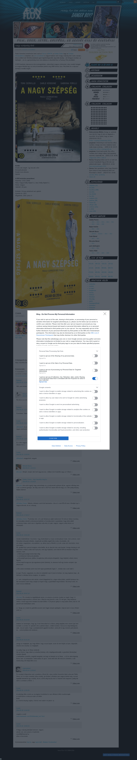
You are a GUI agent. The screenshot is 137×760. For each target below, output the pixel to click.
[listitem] (68, 351)
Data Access (68, 446)
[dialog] (68, 380)
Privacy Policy (80, 446)
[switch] (95, 355)
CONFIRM (53, 438)
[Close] (105, 314)
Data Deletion (56, 446)
